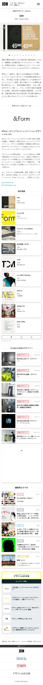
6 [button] (23, 56)
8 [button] (28, 56)
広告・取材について (14, 641)
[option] (21, 37)
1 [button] (9, 56)
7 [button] (25, 56)
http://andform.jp (7, 182)
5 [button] (20, 56)
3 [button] (14, 56)
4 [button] (17, 56)
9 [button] (31, 56)
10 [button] (34, 56)
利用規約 (29, 641)
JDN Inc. (25, 681)
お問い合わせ (37, 641)
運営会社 (4, 641)
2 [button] (12, 56)
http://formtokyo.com (9, 185)
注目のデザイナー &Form (21, 11)
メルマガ (23, 641)
